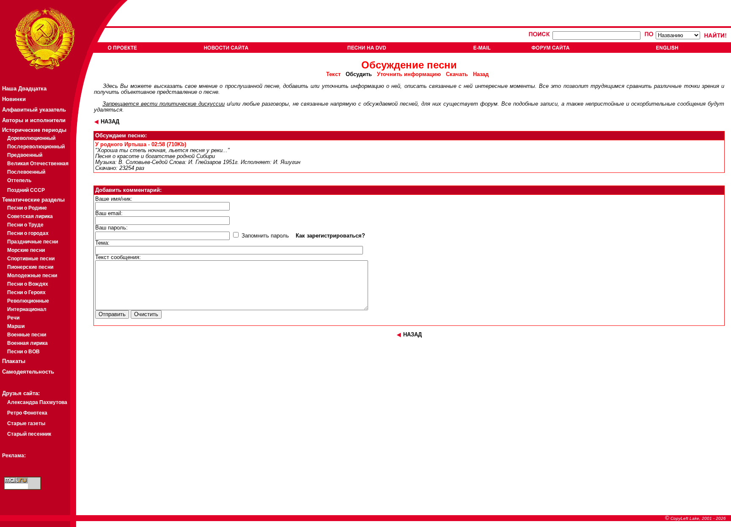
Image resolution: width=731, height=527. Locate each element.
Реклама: (14, 456)
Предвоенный (24, 155)
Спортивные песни (31, 259)
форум (488, 104)
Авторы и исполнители (34, 120)
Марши (16, 326)
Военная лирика (27, 343)
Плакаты (13, 361)
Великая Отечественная (38, 164)
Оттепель (19, 180)
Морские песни (26, 250)
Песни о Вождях (27, 284)
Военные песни (26, 335)
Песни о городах (28, 233)
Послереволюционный (36, 147)
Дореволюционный (31, 138)
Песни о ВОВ (23, 352)
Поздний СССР (26, 190)
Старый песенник (29, 434)
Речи (13, 318)
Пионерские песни (30, 267)
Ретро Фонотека (27, 413)
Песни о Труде (25, 225)
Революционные (28, 301)
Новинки (14, 99)
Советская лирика (30, 216)
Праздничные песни (32, 242)
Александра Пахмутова (37, 402)
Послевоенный (26, 172)
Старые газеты (26, 423)
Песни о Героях (26, 292)
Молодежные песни (32, 276)
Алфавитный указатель (34, 109)
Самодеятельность (28, 372)
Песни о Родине (27, 208)
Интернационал (27, 309)
